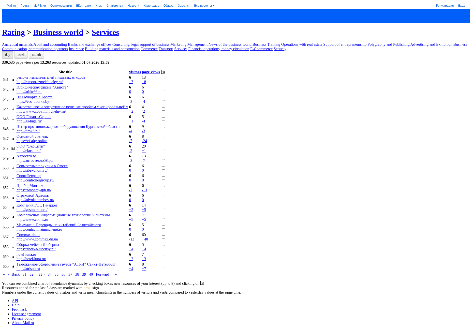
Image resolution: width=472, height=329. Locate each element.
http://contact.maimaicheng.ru (39, 229)
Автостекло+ (27, 156)
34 (50, 274)
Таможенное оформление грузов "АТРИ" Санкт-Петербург (66, 264)
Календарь (151, 5)
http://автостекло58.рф (34, 160)
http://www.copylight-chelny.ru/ (41, 111)
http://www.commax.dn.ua (37, 239)
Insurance (76, 49)
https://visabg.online (31, 141)
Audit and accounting (50, 44)
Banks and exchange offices (89, 44)
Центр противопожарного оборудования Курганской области (68, 126)
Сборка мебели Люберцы (37, 244)
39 (84, 274)
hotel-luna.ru (26, 254)
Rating (13, 32)
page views (151, 72)
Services (105, 32)
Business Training (266, 44)
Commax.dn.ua (28, 235)
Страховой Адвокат (33, 195)
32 (31, 274)
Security (280, 49)
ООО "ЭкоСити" (30, 146)
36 (63, 274)
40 (91, 274)
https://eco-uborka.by (32, 101)
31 (25, 274)
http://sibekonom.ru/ (31, 170)
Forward (104, 274)
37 (70, 274)
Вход (461, 5)
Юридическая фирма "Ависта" (42, 87)
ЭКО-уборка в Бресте (34, 97)
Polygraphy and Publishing (389, 44)
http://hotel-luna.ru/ (31, 259)
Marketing (178, 44)
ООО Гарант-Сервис (33, 117)
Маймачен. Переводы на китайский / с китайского (58, 225)
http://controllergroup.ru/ (35, 180)
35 (57, 274)
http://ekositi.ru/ (28, 151)
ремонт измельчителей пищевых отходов (50, 77)
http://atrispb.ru (28, 269)
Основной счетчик (32, 136)
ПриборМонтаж (29, 185)
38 (77, 274)
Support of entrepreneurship (345, 44)
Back (14, 274)
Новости (133, 5)
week (21, 55)
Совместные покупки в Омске (42, 166)
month (36, 55)
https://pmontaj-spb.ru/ (33, 190)
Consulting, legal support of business (140, 44)
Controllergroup (28, 176)
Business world (58, 32)
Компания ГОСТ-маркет (37, 205)
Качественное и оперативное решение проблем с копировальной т (72, 107)
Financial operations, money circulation (218, 49)
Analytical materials (17, 44)
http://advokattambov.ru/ (35, 200)
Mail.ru (11, 5)
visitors (135, 72)
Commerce (149, 49)
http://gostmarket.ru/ (31, 210)
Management (197, 44)
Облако (168, 5)
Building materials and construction (112, 49)
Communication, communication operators (35, 49)
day (7, 55)
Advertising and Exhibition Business (438, 44)
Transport (166, 49)
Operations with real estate (301, 44)
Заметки (184, 5)
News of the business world (229, 44)
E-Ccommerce (261, 49)
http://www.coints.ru (32, 219)
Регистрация (445, 5)
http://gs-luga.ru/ (29, 121)
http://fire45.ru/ (28, 131)
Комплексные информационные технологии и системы (63, 215)
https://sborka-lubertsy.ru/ (36, 249)
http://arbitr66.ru (29, 92)
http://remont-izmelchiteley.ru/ (39, 82)
